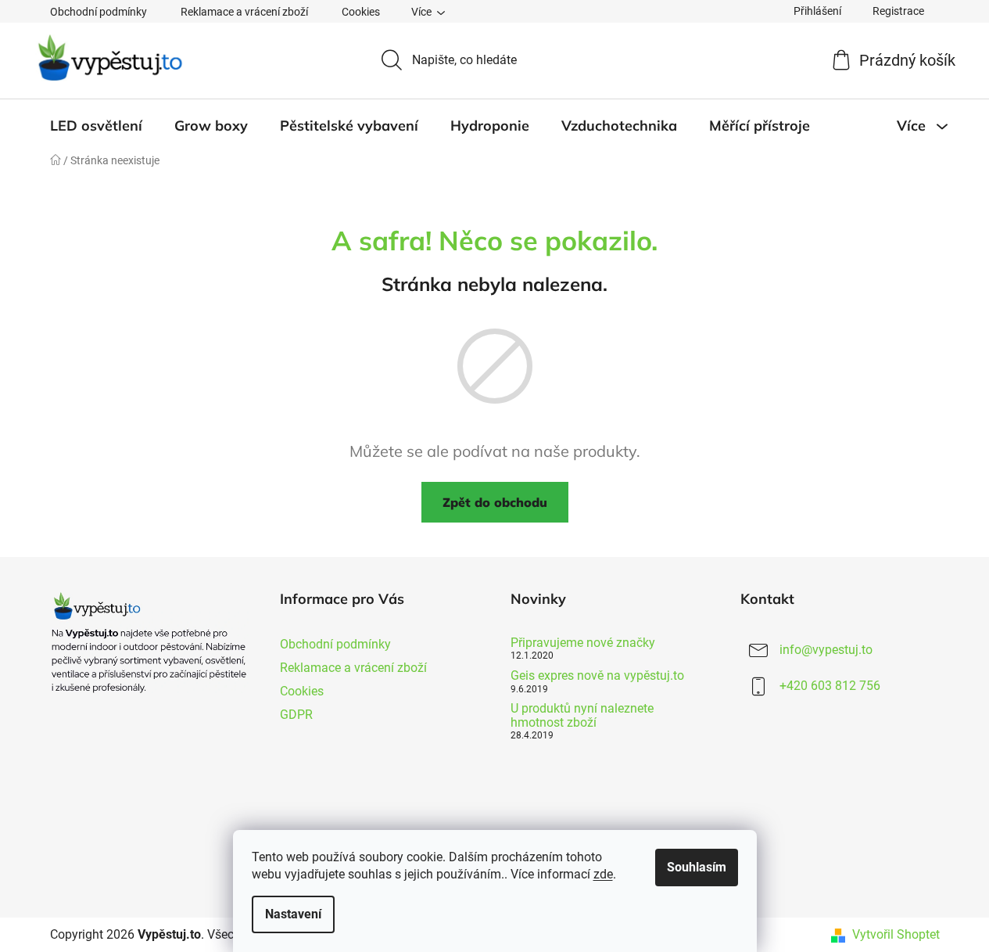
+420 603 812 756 (829, 685)
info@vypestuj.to (826, 649)
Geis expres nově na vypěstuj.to (597, 676)
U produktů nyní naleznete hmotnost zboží (582, 715)
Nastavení (293, 914)
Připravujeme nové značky (583, 643)
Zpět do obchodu (495, 502)
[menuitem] (96, 126)
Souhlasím (696, 867)
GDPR (296, 714)
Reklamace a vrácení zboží (244, 11)
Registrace (898, 11)
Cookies (361, 11)
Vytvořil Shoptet (896, 934)
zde (603, 874)
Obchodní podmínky (98, 11)
